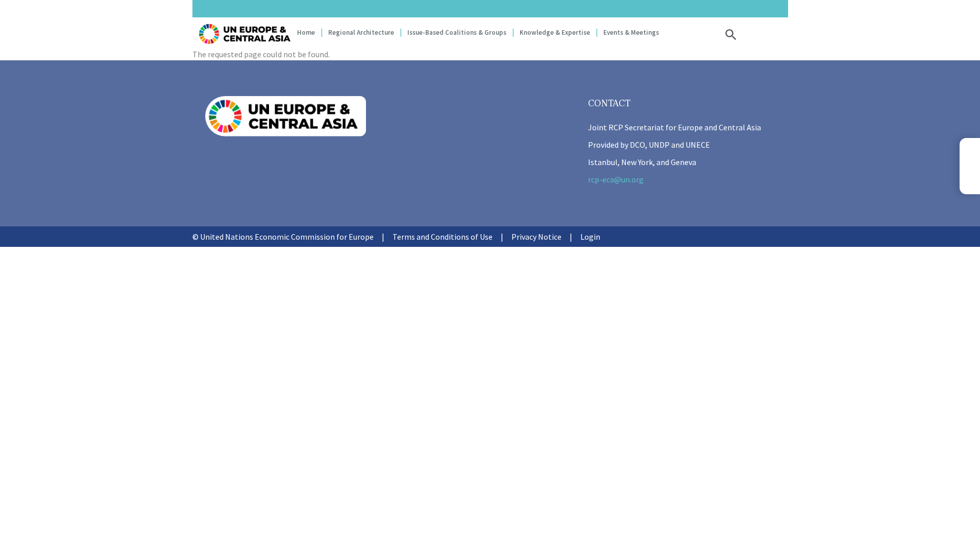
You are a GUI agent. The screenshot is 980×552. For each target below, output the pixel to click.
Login (590, 237)
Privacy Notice (536, 237)
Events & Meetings (631, 32)
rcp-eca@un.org (616, 179)
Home (306, 32)
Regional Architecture (361, 32)
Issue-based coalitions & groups (456, 32)
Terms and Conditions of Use (443, 237)
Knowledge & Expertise (555, 32)
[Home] (244, 34)
